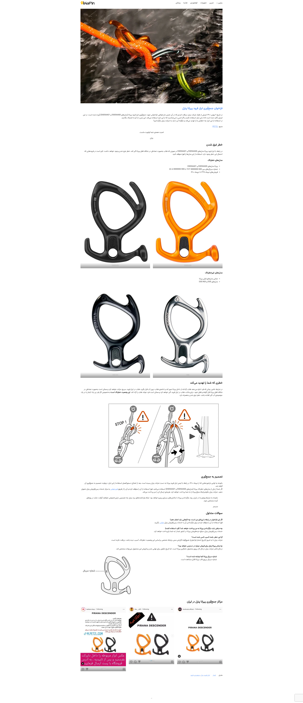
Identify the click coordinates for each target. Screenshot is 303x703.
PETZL (215, 126)
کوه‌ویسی (200, 661)
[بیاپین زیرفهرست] (217, 3)
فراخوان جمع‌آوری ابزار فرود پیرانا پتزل (202, 108)
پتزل (202, 675)
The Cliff (151, 661)
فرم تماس (114, 489)
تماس (162, 522)
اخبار (214, 675)
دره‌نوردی (197, 675)
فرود (192, 675)
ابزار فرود (207, 675)
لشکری (103, 668)
